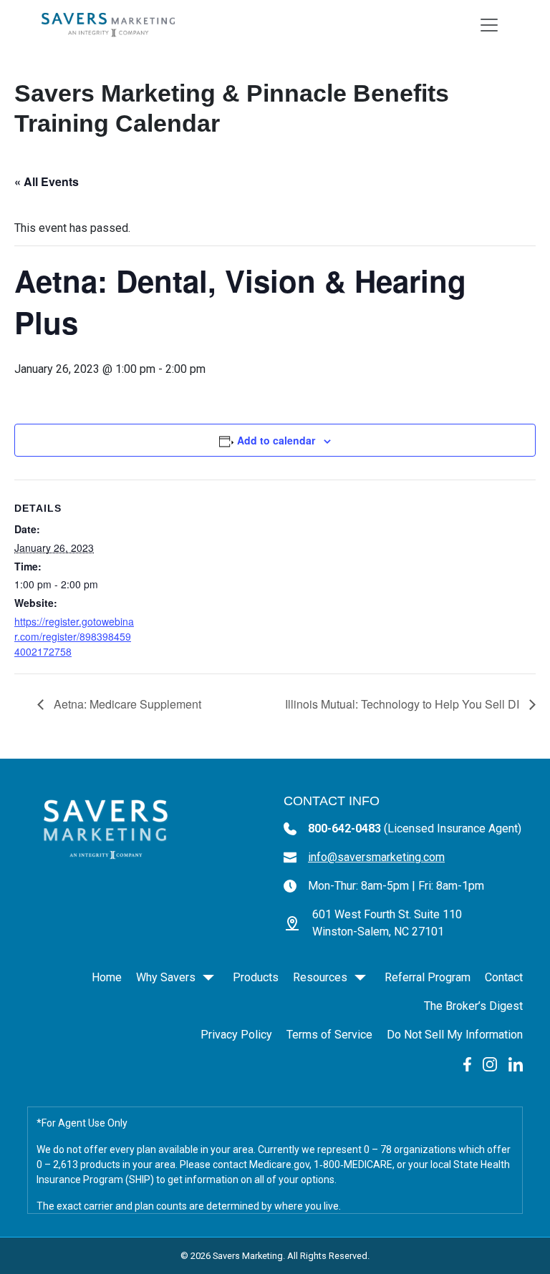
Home (107, 977)
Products (256, 977)
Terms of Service (329, 1034)
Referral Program (428, 977)
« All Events (46, 181)
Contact (504, 977)
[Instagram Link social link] (490, 1063)
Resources (320, 977)
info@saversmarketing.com (376, 857)
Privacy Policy (236, 1034)
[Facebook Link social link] (467, 1063)
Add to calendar (276, 440)
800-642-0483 (414, 828)
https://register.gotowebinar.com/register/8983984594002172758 (74, 636)
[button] (208, 977)
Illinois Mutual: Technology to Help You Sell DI (403, 704)
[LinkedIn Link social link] (515, 1063)
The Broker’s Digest (473, 1006)
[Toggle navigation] (489, 25)
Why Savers (166, 977)
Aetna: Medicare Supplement (126, 704)
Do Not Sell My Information (455, 1034)
